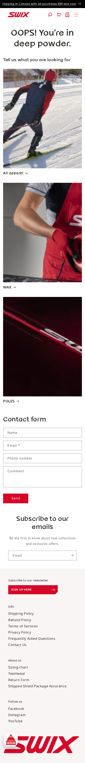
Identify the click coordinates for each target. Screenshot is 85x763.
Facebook (16, 708)
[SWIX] (41, 744)
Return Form (19, 680)
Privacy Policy (19, 632)
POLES (9, 401)
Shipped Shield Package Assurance (37, 686)
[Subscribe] (72, 555)
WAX (7, 287)
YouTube (15, 721)
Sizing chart (18, 667)
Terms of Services (23, 626)
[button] (49, 14)
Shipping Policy (21, 613)
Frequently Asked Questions (31, 638)
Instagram (17, 715)
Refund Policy (19, 620)
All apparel (13, 173)
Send (16, 498)
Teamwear (17, 673)
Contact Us (17, 644)
